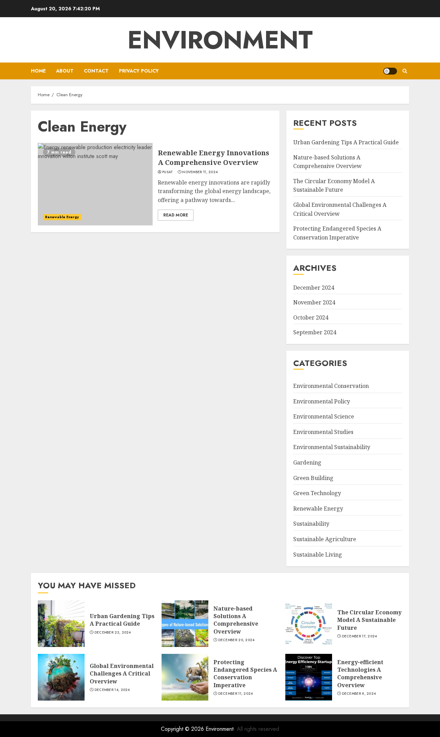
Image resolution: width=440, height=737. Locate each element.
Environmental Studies (323, 432)
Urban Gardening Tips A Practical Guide (346, 142)
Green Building (313, 478)
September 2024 (314, 332)
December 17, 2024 (359, 636)
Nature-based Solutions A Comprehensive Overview (235, 620)
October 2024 (310, 317)
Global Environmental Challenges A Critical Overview (122, 673)
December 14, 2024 (112, 690)
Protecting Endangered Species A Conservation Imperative (245, 673)
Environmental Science (323, 416)
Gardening (307, 462)
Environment (220, 40)
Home (38, 70)
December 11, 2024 (235, 693)
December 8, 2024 (359, 693)
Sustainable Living (317, 554)
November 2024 (314, 302)
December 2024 (313, 287)
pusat (167, 172)
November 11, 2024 (200, 172)
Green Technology (317, 493)
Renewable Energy (62, 217)
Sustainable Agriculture (324, 539)
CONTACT (96, 70)
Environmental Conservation (331, 386)
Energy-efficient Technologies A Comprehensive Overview (360, 673)
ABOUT (65, 70)
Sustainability (311, 523)
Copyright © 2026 (183, 729)
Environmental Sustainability (331, 447)
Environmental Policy (321, 401)
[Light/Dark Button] (390, 71)
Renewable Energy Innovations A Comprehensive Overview (213, 157)
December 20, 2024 (236, 640)
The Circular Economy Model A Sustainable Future (334, 185)
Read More (175, 215)
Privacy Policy (139, 70)
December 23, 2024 (113, 632)
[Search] (404, 71)
